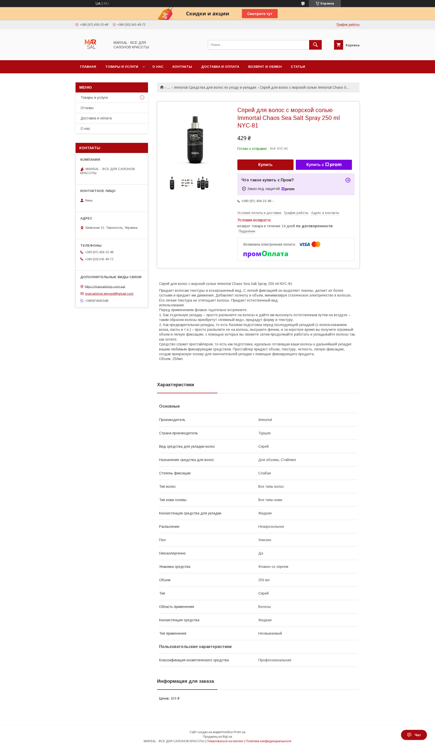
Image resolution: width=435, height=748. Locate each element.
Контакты (182, 67)
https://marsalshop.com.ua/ (105, 286)
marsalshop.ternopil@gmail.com (109, 294)
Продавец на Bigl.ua (217, 736)
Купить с (315, 164)
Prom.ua (239, 732)
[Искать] (315, 45)
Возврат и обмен (265, 67)
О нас (157, 67)
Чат (418, 735)
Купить (265, 164)
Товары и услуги (121, 67)
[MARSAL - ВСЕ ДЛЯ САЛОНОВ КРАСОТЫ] (91, 54)
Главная (88, 67)
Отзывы (87, 108)
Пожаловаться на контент (225, 741)
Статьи (298, 67)
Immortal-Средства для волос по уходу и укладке (215, 87)
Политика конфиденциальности (268, 741)
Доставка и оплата (220, 67)
